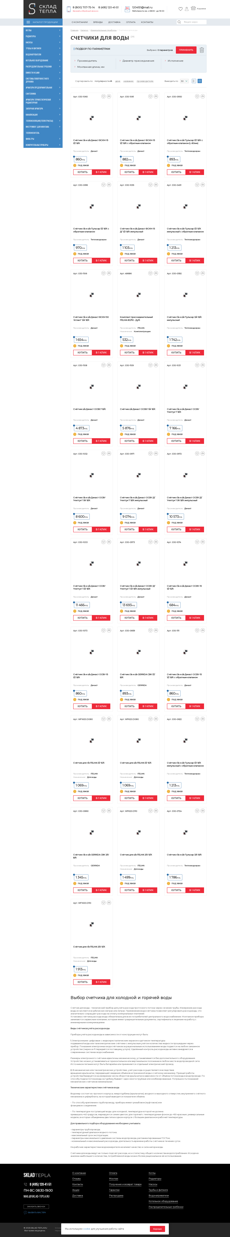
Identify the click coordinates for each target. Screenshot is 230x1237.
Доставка (114, 22)
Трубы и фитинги (33, 48)
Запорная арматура (34, 108)
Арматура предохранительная (39, 87)
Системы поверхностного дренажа (37, 80)
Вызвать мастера (37, 1212)
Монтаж (113, 1178)
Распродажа (116, 1195)
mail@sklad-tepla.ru (36, 1196)
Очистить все (202, 50)
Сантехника (31, 93)
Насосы (29, 42)
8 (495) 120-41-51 (108, 7)
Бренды (98, 22)
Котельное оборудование (37, 60)
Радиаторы (31, 36)
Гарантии (114, 1190)
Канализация (32, 114)
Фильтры (30, 138)
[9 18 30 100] (184, 81)
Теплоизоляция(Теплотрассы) (39, 120)
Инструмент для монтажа (37, 126)
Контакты (147, 22)
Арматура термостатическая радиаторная (38, 101)
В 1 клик (101, 172)
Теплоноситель (32, 132)
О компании (80, 22)
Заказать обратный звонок (85, 11)
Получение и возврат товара (125, 1184)
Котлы (28, 30)
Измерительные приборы (37, 144)
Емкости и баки (32, 72)
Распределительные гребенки (39, 66)
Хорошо (157, 1229)
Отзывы (76, 1178)
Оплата (130, 22)
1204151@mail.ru (142, 7)
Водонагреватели (33, 54)
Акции (75, 1190)
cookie (87, 1228)
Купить (83, 172)
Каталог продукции (45, 22)
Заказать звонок (36, 1206)
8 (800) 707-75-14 (84, 7)
